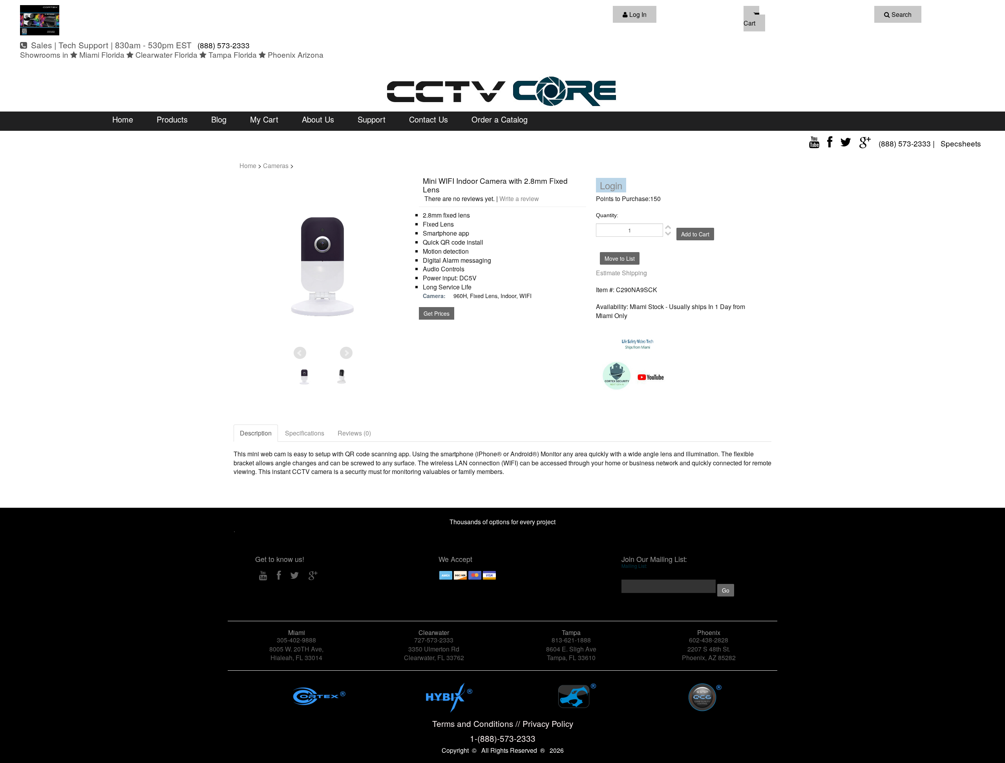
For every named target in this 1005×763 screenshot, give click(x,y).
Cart (749, 22)
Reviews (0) (354, 432)
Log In (637, 14)
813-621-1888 (571, 639)
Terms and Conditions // (477, 723)
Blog (219, 119)
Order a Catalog (499, 119)
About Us (318, 119)
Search (901, 14)
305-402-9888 (296, 639)
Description (256, 432)
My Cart (264, 119)
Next (346, 353)
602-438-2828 (708, 639)
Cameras (276, 165)
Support (372, 119)
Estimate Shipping (621, 272)
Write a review (519, 198)
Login (611, 185)
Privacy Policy (548, 723)
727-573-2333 (433, 639)
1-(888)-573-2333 (502, 738)
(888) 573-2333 (223, 45)
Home (122, 119)
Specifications (304, 432)
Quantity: (607, 215)
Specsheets (961, 143)
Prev (300, 353)
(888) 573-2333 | (908, 143)
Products (172, 119)
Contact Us (428, 119)
